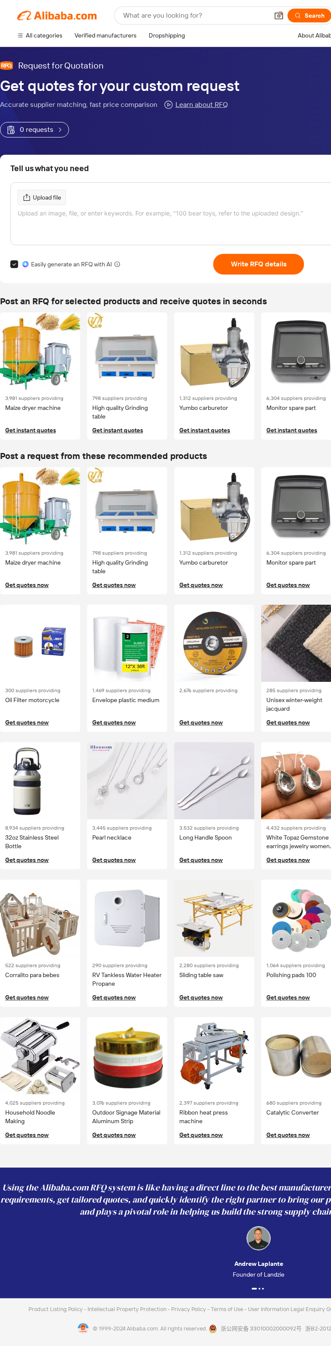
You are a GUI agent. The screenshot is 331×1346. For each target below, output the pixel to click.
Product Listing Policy (56, 1309)
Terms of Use (227, 1309)
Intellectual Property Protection (127, 1309)
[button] (279, 15)
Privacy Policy (189, 1309)
